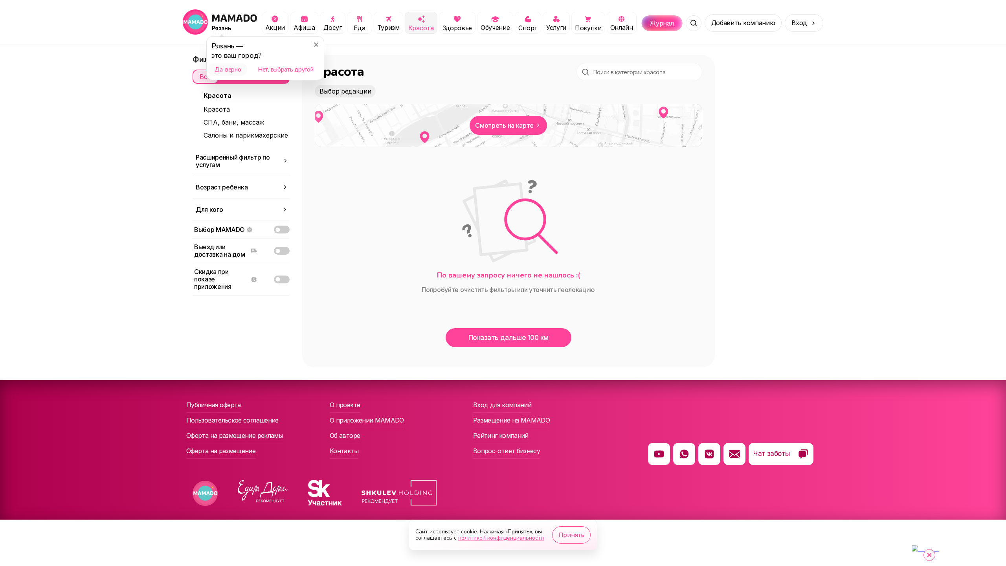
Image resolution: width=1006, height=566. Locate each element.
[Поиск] (694, 23)
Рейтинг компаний (501, 435)
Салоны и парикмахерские (246, 135)
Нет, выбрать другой (285, 70)
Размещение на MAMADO (511, 420)
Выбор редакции (345, 91)
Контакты (344, 451)
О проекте (345, 405)
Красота (217, 109)
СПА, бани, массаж (234, 122)
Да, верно (228, 70)
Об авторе (345, 435)
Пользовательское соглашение (232, 420)
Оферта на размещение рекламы (234, 435)
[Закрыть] (316, 44)
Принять (571, 535)
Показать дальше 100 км (508, 338)
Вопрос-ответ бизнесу (506, 451)
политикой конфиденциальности (501, 538)
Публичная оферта (213, 405)
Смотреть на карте (504, 125)
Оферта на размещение (220, 451)
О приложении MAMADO (367, 420)
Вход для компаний (502, 405)
